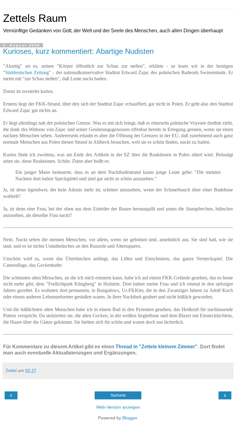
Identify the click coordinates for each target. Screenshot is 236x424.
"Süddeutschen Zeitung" (27, 72)
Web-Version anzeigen (118, 407)
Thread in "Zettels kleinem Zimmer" (157, 346)
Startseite (118, 395)
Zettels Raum (35, 18)
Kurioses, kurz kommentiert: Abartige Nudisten (78, 51)
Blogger (129, 417)
